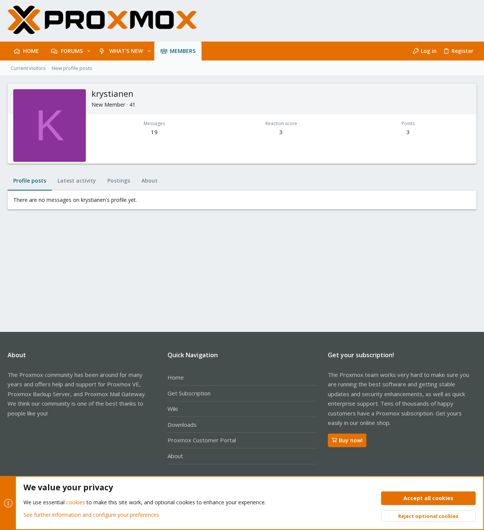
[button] (89, 51)
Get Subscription (189, 393)
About (175, 456)
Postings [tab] (118, 180)
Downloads (182, 424)
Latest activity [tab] (76, 180)
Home (176, 377)
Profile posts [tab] (29, 180)
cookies (75, 502)
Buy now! (351, 440)
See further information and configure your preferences (91, 514)
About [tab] (149, 180)
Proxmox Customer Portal (202, 440)
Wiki (173, 408)
